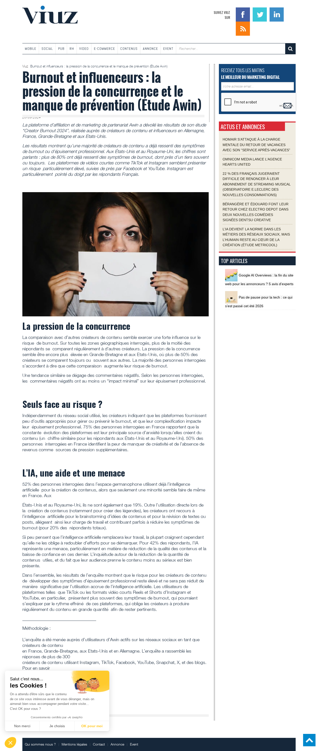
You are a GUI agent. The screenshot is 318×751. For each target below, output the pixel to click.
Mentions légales (74, 744)
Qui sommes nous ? (40, 744)
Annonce (150, 48)
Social (47, 48)
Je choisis (57, 726)
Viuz (25, 66)
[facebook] (243, 14)
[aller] (290, 48)
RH (72, 48)
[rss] (243, 28)
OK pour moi (92, 726)
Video (84, 48)
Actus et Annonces (243, 126)
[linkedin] (277, 14)
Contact (99, 744)
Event (168, 48)
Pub (61, 48)
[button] (10, 743)
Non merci (22, 726)
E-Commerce (104, 48)
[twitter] (260, 14)
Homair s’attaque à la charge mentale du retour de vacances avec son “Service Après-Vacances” (256, 144)
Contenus (129, 48)
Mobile (30, 48)
